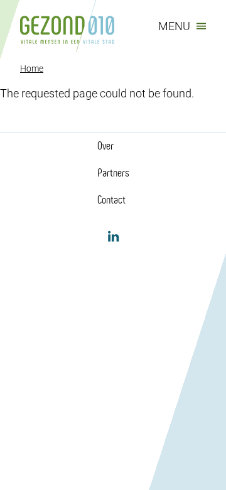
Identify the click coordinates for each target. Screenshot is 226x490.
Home (31, 68)
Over (105, 146)
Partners (113, 173)
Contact (111, 200)
